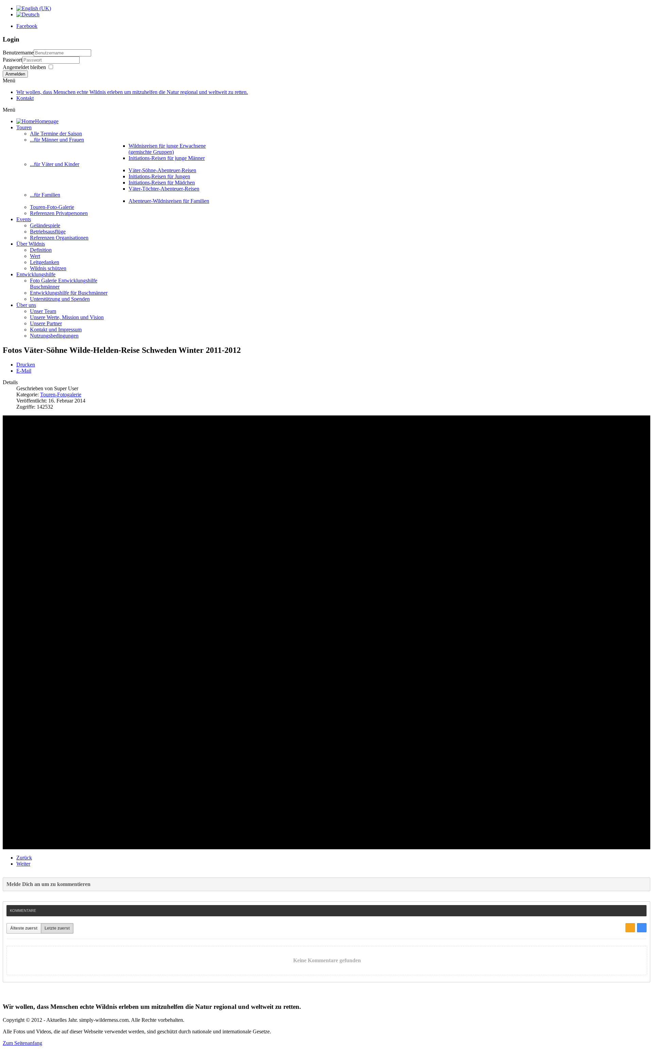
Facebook (26, 26)
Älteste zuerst (23, 928)
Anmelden (15, 74)
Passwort (12, 60)
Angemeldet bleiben (24, 67)
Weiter (23, 864)
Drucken (25, 364)
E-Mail (23, 371)
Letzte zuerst (57, 928)
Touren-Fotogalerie (60, 394)
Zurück (24, 857)
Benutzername (18, 52)
